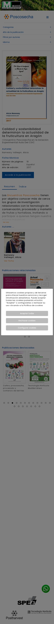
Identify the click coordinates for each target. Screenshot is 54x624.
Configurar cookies (27, 327)
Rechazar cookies (27, 320)
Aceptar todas (27, 313)
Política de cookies (33, 305)
